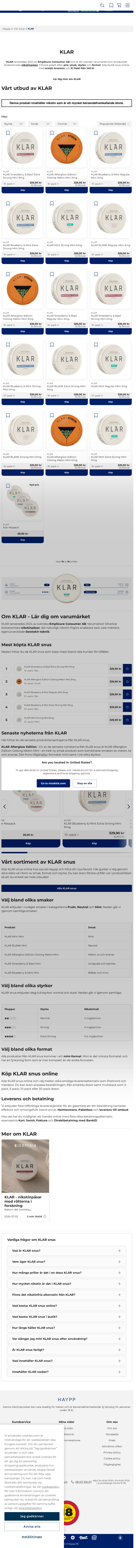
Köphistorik (67, 1434)
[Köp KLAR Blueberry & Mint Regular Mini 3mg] (127, 694)
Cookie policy (112, 1458)
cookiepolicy (51, 1486)
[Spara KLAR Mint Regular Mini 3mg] (96, 344)
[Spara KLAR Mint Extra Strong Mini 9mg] (96, 415)
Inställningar (32, 1536)
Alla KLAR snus (66, 888)
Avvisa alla (32, 1526)
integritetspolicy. (30, 1508)
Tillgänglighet (112, 1464)
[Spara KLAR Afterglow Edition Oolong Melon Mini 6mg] (51, 415)
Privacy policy (112, 1452)
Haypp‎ (6, 28)
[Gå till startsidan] (15, 19)
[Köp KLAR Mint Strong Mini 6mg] (127, 720)
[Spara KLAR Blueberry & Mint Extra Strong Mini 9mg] (8, 203)
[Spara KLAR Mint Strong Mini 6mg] (51, 203)
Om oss (112, 1422)
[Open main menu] (128, 19)
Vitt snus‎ (19, 28)
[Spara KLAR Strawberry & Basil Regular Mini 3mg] (51, 274)
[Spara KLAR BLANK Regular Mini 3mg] (96, 203)
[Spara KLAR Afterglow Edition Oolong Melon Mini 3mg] (51, 133)
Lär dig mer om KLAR (67, 79)
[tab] (14, 852)
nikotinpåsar (29, 65)
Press (112, 1440)
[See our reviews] (90, 10)
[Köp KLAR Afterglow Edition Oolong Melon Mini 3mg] (127, 681)
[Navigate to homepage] (66, 1397)
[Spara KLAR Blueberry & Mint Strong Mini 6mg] (8, 344)
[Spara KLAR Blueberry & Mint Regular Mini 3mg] (96, 133)
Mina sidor (66, 1422)
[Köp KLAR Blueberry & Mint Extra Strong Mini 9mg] (127, 707)
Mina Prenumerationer (67, 1440)
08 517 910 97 (83, 1482)
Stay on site (84, 783)
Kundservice (21, 1422)
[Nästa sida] (129, 807)
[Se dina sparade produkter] (112, 19)
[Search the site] (105, 19)
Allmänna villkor (112, 1446)
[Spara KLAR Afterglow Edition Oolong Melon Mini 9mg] (8, 274)
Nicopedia (112, 1434)
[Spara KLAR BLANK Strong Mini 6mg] (8, 415)
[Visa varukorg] (120, 19)
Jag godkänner (32, 1516)
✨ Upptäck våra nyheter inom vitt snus (65, 3)
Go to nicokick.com (53, 783)
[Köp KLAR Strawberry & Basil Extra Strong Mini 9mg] (127, 669)
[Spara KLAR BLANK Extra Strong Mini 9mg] (51, 344)
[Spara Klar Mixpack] (8, 486)
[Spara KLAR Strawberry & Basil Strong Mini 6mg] (96, 274)
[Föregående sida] (4, 807)
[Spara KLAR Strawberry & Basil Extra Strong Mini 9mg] (8, 133)
